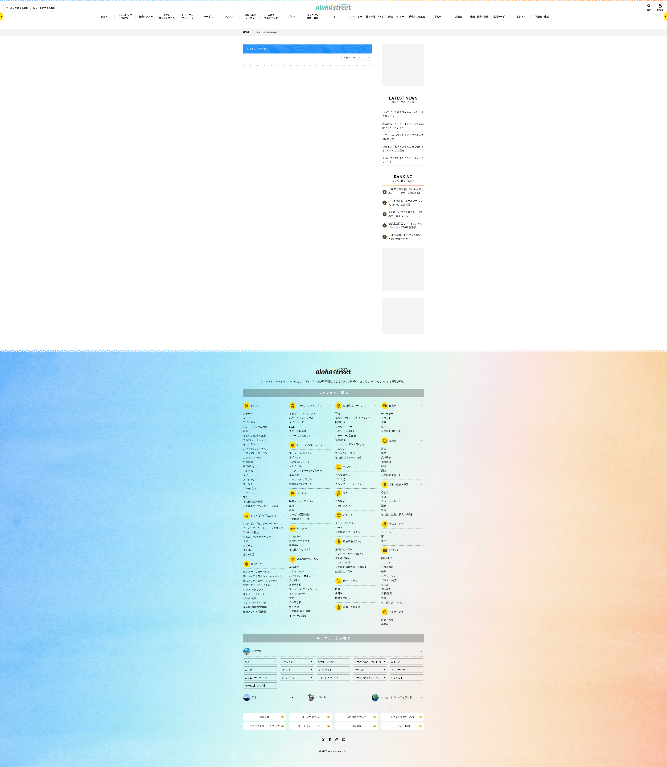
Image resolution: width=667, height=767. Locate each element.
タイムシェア (296, 422)
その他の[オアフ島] (255, 685)
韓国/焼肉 (248, 466)
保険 (383, 497)
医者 (337, 588)
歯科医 (339, 593)
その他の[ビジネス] (391, 602)
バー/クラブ (249, 488)
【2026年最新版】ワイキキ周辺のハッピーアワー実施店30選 (405, 191)
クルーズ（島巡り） (300, 435)
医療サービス (342, 597)
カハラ (248, 669)
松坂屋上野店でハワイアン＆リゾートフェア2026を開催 (405, 225)
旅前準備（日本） (353, 541)
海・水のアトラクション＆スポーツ (262, 576)
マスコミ (386, 562)
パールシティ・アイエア (367, 677)
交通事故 (386, 457)
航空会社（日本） (345, 571)
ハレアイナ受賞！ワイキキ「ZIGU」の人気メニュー (403, 114)
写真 (337, 413)
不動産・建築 (396, 611)
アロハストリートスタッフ (264, 726)
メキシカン (249, 479)
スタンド (386, 418)
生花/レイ (248, 550)
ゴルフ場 (340, 479)
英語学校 (294, 567)
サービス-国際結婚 (299, 514)
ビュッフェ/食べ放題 (254, 435)
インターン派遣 (297, 615)
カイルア (395, 661)
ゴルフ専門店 (342, 475)
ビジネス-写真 (389, 580)
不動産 (385, 624)
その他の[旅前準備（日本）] (350, 567)
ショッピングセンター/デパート (260, 523)
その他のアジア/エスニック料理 (260, 506)
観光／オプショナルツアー (257, 571)
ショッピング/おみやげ (263, 515)
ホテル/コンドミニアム (309, 405)
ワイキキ (249, 661)
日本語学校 (295, 602)
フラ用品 (340, 501)
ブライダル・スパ (345, 453)
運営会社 (264, 717)
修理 (383, 426)
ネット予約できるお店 (44, 8)
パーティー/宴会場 (345, 435)
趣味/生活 (248, 554)
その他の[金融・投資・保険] (396, 514)
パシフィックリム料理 (255, 426)
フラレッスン (342, 505)
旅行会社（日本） (345, 549)
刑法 (383, 470)
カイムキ (286, 669)
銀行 (291, 505)
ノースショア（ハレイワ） (368, 661)
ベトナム (248, 470)
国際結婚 (340, 422)
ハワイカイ (397, 677)
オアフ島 (257, 651)
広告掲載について (356, 717)
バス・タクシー (351, 515)
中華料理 (248, 462)
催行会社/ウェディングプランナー (354, 418)
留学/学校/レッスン (308, 559)
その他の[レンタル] (299, 549)
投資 (383, 510)
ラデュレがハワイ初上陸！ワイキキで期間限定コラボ (403, 137)
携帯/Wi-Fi (294, 545)
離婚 (383, 466)
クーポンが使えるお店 (17, 8)
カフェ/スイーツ (252, 457)
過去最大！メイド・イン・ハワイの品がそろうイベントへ (403, 125)
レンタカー (295, 536)
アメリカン (249, 422)
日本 (254, 697)
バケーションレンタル (301, 418)
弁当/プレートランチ (254, 440)
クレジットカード (391, 501)
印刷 (383, 571)
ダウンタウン (288, 677)
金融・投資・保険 (399, 484)
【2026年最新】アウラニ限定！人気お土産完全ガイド (405, 237)
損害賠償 (386, 461)
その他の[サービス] (299, 519)
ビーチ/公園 (249, 598)
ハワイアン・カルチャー (302, 575)
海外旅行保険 (342, 558)
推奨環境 (356, 726)
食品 (245, 541)
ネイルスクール (297, 593)
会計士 (385, 492)
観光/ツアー (257, 563)
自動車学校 (295, 584)
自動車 (392, 405)
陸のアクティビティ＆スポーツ (260, 580)
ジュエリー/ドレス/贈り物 (349, 444)
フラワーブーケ (343, 426)
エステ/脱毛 (295, 466)
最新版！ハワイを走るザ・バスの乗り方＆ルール (405, 214)
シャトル (340, 527)
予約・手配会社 (297, 431)
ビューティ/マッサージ (309, 445)
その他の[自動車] (390, 431)
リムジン (340, 448)
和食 (245, 431)
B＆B (292, 426)
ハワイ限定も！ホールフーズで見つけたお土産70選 (405, 202)
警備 (383, 597)
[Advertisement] (403, 315)
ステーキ (248, 413)
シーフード (249, 418)
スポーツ (248, 545)
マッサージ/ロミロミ (300, 453)
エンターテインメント (255, 593)
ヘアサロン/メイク (299, 461)
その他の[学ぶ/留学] (300, 611)
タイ (245, 475)
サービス (302, 493)
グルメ (254, 405)
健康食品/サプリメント (302, 484)
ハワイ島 (321, 697)
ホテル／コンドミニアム (302, 413)
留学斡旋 (294, 606)
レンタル (302, 528)
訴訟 (383, 448)
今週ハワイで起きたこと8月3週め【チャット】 (403, 160)
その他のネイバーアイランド (396, 697)
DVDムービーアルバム (301, 501)
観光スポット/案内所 (254, 611)
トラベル (386, 532)
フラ (345, 493)
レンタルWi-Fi (342, 562)
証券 (383, 505)
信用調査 (386, 589)
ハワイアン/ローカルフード (258, 448)
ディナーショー (251, 493)
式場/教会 (340, 440)
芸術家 (385, 584)
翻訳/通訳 (386, 558)
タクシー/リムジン (345, 523)
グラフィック (388, 575)
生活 (383, 540)
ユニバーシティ (399, 669)
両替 (291, 510)
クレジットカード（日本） (349, 553)
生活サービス (396, 523)
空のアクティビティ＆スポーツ (260, 585)
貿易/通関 (386, 593)
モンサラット (325, 669)
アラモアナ (287, 661)
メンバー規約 (402, 726)
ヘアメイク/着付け (345, 431)
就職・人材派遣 (351, 607)
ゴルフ (346, 467)
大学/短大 (294, 580)
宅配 (245, 497)
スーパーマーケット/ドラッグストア (263, 528)
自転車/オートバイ (299, 540)
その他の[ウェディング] (348, 457)
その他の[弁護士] (390, 475)
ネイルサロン (296, 457)
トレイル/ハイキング (254, 602)
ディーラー (387, 413)
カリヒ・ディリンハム (256, 677)
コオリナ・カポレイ (328, 677)
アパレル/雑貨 (251, 532)
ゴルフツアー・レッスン (348, 484)
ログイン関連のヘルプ (402, 717)
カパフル (359, 669)
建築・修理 (387, 619)
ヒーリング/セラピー (300, 479)
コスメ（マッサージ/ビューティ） (308, 470)
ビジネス (394, 550)
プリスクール (296, 571)
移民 (383, 453)
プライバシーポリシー (310, 726)
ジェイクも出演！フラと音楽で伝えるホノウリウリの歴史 (403, 148)
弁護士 (392, 440)
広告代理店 (387, 567)
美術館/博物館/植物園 (255, 607)
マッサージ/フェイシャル (303, 589)
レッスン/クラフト (253, 589)
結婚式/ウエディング (354, 405)
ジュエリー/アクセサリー (257, 536)
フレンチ (248, 484)
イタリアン (249, 444)
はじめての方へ (310, 717)
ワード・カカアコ (327, 661)
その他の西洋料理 (253, 501)
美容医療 (294, 475)
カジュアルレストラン (255, 453)
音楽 (291, 597)
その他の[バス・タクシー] (349, 532)
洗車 (383, 422)
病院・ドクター (351, 580)
